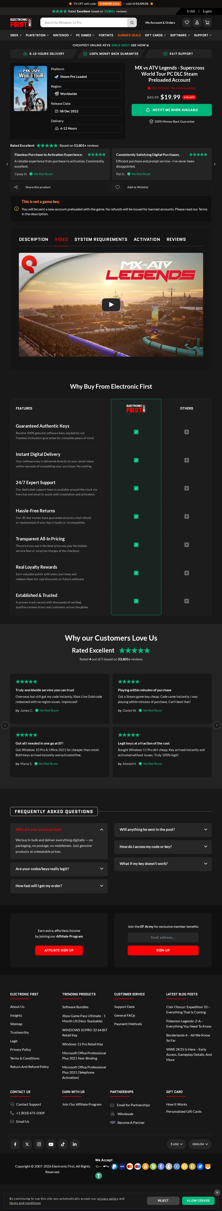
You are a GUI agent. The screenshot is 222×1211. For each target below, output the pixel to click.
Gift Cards (154, 35)
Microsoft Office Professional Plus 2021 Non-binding (84, 1055)
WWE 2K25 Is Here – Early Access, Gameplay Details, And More (189, 1054)
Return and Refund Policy (29, 1066)
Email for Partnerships (133, 1104)
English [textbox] (207, 11)
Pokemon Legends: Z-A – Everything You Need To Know (188, 1023)
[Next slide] (214, 164)
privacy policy (107, 1198)
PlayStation (36, 35)
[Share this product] (15, 187)
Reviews (176, 239)
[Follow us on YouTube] (51, 1144)
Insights (16, 1015)
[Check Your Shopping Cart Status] (207, 22)
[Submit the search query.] (132, 22)
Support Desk (124, 1006)
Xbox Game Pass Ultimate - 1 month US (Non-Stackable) (84, 1018)
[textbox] (191, 11)
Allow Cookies (198, 1201)
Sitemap (16, 1024)
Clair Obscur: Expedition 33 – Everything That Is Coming (188, 1009)
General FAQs (124, 1015)
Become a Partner (131, 1122)
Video (61, 239)
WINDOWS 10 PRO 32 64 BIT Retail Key (84, 1032)
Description (33, 239)
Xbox (14, 35)
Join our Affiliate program (81, 1104)
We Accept (104, 1160)
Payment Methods (128, 1024)
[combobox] (191, 11)
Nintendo (61, 35)
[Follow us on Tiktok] (63, 1144)
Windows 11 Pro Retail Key (82, 1044)
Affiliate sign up (58, 950)
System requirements (100, 239)
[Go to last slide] (7, 164)
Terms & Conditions (24, 1058)
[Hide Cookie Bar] (217, 1192)
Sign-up (163, 950)
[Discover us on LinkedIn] (75, 1144)
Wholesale (125, 1114)
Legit (14, 1041)
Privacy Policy (20, 1049)
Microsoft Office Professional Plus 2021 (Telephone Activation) (84, 1072)
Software (178, 35)
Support (201, 35)
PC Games (83, 35)
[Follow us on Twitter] (27, 1144)
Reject (163, 1201)
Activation (147, 239)
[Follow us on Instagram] (39, 1144)
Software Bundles (75, 1007)
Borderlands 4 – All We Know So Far (188, 1037)
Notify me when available (175, 110)
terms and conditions (25, 1203)
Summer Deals (129, 35)
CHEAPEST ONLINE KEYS (109, 45)
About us (17, 1006)
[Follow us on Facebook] (15, 1144)
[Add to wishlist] (117, 187)
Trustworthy (19, 1032)
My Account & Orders (160, 22)
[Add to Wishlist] (186, 22)
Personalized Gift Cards (184, 1111)
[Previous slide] (5, 725)
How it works (176, 1104)
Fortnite (106, 35)
